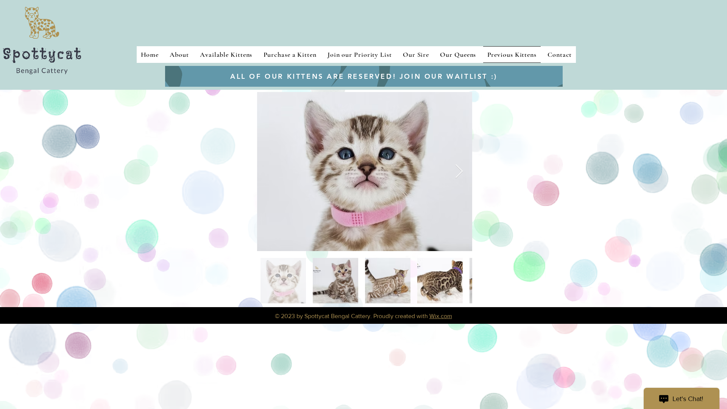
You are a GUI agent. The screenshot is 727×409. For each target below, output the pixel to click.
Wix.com (440, 316)
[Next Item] (459, 171)
